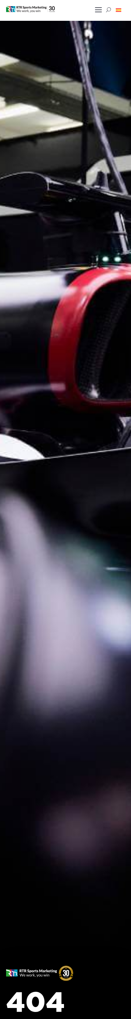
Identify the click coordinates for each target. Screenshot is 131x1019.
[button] (118, 10)
